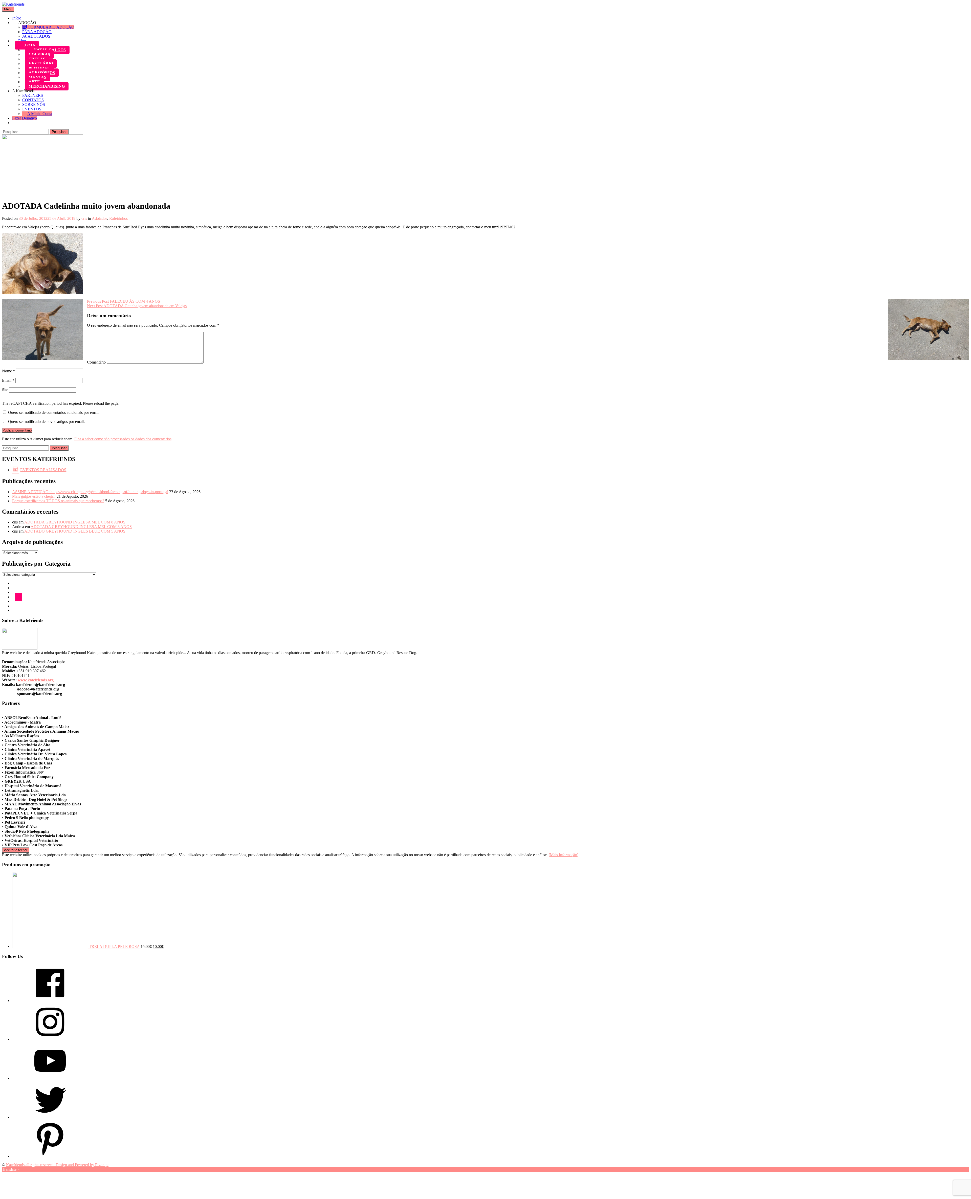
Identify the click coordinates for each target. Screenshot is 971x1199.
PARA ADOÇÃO (37, 32)
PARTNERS (32, 95)
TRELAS (37, 59)
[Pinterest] (50, 1156)
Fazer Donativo (24, 118)
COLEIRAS (39, 54)
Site (5, 390)
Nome (8, 371)
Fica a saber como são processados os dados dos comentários (122, 439)
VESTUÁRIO (41, 63)
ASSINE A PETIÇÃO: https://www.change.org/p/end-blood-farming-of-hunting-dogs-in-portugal (90, 492)
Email (8, 380)
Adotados (99, 218)
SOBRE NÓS (33, 104)
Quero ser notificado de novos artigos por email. (46, 421)
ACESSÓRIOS (42, 72)
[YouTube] (50, 1078)
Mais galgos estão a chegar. (34, 496)
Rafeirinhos (118, 218)
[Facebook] (50, 1000)
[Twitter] (50, 1117)
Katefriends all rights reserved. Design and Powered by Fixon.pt (57, 1165)
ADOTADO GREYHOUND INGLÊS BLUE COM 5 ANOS (74, 531)
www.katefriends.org (36, 680)
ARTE (34, 82)
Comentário (96, 362)
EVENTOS (31, 109)
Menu (8, 9)
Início (16, 18)
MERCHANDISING (47, 86)
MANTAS (37, 77)
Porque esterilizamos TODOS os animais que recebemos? (58, 501)
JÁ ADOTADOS (36, 36)
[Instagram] (50, 1039)
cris (84, 218)
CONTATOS (33, 100)
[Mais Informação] (563, 855)
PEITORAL (39, 68)
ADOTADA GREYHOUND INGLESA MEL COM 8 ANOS (74, 522)
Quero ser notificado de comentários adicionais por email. (54, 412)
